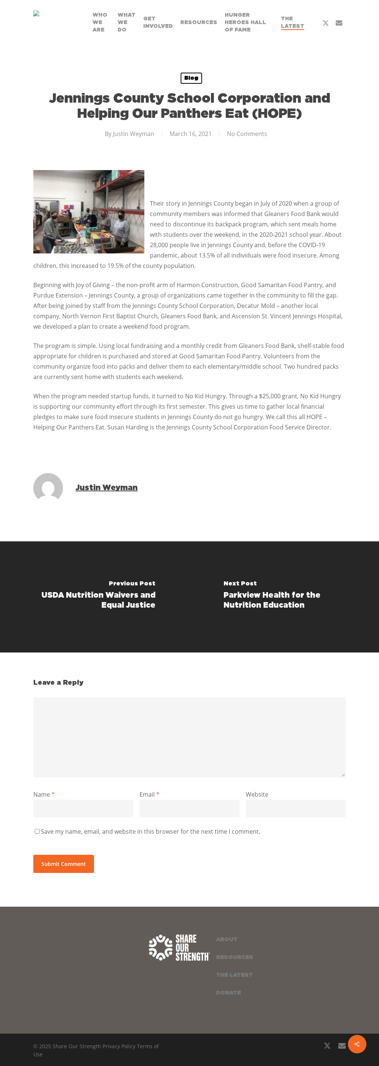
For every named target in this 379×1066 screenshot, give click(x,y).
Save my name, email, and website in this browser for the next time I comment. (150, 831)
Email (150, 794)
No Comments (247, 134)
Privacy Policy (119, 1046)
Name (44, 794)
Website (257, 794)
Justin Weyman (133, 134)
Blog (191, 78)
